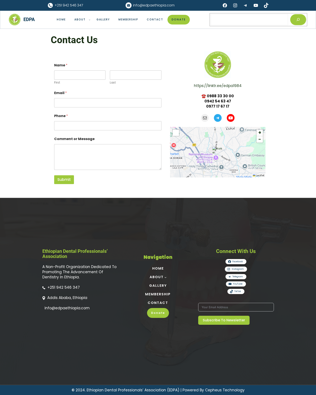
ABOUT (80, 19)
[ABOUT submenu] (89, 19)
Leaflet (259, 175)
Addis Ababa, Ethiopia (67, 297)
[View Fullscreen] (176, 133)
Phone (61, 116)
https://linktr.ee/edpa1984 (218, 85)
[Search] (298, 19)
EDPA (29, 19)
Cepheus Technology (225, 390)
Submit (64, 179)
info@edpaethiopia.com (154, 5)
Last (113, 82)
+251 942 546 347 (69, 5)
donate (179, 19)
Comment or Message (74, 139)
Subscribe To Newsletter (224, 320)
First (57, 82)
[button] (217, 152)
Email (60, 93)
